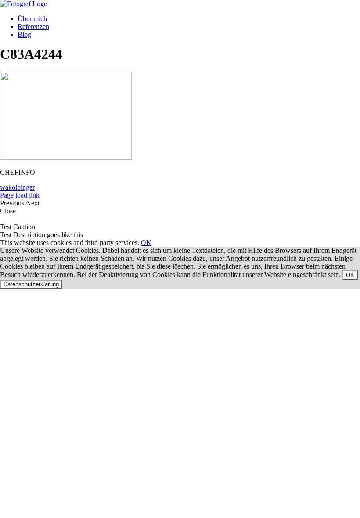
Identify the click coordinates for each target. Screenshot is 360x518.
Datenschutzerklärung (31, 284)
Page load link (20, 195)
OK (146, 242)
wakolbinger (17, 187)
